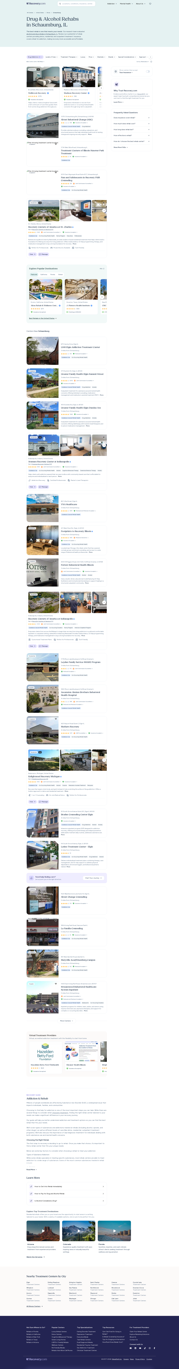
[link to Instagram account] (150, 1348)
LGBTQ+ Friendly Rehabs (60, 1342)
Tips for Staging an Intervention (113, 1339)
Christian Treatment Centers (87, 1350)
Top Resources (108, 1327)
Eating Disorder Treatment (86, 1331)
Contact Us (134, 1340)
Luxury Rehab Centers (59, 1331)
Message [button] (45, 254)
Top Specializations (85, 1327)
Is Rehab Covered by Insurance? (113, 1337)
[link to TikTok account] (145, 1348)
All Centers (30, 12)
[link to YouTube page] (140, 1348)
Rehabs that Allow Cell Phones (62, 1350)
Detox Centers (57, 1334)
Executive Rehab (82, 1337)
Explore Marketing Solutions (139, 1334)
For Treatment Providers (139, 1327)
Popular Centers (58, 1327)
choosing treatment (60, 1113)
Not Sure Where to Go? (36, 1327)
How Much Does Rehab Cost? (112, 1342)
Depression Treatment (85, 1334)
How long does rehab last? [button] (124, 129)
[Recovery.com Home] (36, 4)
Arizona (30, 1244)
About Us (133, 1337)
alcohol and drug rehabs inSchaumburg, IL (42, 34)
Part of (40, 229)
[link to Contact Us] (131, 1348)
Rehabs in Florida (32, 1331)
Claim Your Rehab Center (138, 1331)
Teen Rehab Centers (84, 1340)
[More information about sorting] (151, 61)
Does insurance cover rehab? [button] (124, 118)
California (43, 274)
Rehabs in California (33, 1334)
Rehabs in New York (33, 1337)
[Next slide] (101, 88)
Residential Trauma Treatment (87, 1345)
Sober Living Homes (59, 1340)
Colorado (67, 1244)
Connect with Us (136, 1344)
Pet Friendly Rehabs (58, 1348)
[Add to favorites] (56, 115)
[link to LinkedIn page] (135, 1348)
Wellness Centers (57, 1345)
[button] (41, 61)
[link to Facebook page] (154, 1348)
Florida (52, 274)
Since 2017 (141, 94)
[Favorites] (150, 4)
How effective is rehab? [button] (123, 135)
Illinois (48, 12)
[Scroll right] (150, 57)
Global (60, 274)
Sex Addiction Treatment (85, 1348)
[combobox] (76, 3)
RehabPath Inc (117, 1359)
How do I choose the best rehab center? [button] (129, 141)
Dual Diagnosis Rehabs (85, 1342)
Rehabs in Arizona (33, 1342)
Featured (34, 274)
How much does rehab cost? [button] (124, 124)
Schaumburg (43, 331)
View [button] (31, 254)
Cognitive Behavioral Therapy (62, 1337)
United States (40, 12)
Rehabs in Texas (32, 1340)
